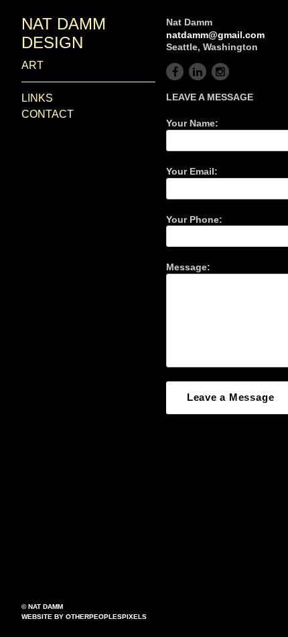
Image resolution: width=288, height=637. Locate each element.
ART (32, 65)
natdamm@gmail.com (215, 34)
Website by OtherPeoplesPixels (84, 616)
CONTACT (47, 114)
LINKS (37, 98)
